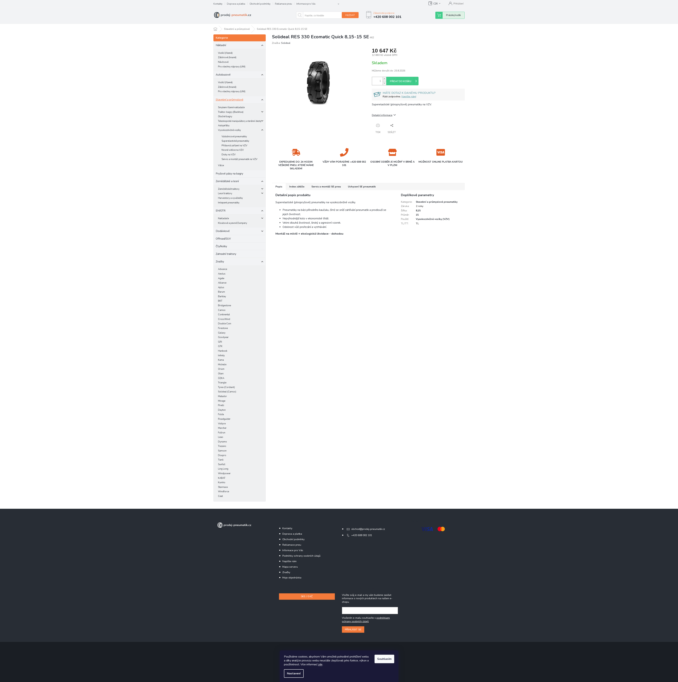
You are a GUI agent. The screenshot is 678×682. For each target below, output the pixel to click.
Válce (221, 165)
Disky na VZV (229, 154)
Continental (224, 314)
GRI (220, 341)
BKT (220, 301)
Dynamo (222, 441)
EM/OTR (220, 210)
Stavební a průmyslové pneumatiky (436, 202)
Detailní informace (382, 115)
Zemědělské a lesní (227, 181)
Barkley (222, 296)
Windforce (223, 491)
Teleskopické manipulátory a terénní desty (239, 121)
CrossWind (224, 319)
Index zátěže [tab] (296, 186)
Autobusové (223, 74)
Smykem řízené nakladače (231, 107)
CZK (435, 3)
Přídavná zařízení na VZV (234, 145)
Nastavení (294, 673)
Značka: (281, 43)
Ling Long (223, 468)
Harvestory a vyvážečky (230, 198)
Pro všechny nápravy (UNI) (231, 66)
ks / (307, 596)
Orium (221, 369)
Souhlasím (384, 659)
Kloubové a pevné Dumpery (232, 223)
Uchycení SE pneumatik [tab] (362, 186)
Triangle (222, 382)
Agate (221, 278)
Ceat (220, 496)
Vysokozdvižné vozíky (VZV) (433, 219)
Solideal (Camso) (227, 391)
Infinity (221, 355)
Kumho (221, 482)
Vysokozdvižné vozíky (229, 130)
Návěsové (223, 62)
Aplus (221, 287)
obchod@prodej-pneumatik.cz (368, 529)
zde (320, 664)
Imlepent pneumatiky (228, 202)
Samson (222, 450)
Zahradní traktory (226, 254)
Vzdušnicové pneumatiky (234, 136)
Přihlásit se (353, 629)
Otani (221, 373)
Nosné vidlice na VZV (233, 150)
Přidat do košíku (400, 81)
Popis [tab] (278, 186)
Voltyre (222, 423)
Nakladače (223, 218)
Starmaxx (223, 487)
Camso (221, 310)
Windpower (224, 473)
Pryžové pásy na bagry (229, 173)
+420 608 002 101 (361, 535)
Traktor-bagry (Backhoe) (230, 112)
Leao (220, 437)
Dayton (222, 410)
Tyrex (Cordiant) (226, 387)
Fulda (221, 414)
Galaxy (221, 332)
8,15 (418, 210)
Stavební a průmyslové (229, 99)
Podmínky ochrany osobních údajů (301, 556)
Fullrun (221, 432)
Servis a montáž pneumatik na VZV (239, 159)
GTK (220, 346)
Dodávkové (223, 231)
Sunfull (221, 464)
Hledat (350, 15)
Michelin (222, 364)
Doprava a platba (236, 3)
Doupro (222, 455)
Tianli (221, 459)
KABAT (221, 478)
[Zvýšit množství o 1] (384, 79)
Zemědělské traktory (228, 189)
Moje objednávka (291, 577)
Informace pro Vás (306, 3)
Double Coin (224, 323)
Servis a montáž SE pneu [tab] (326, 186)
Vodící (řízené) (225, 53)
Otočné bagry (225, 116)
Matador (222, 396)
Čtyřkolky (221, 246)
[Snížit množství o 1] (384, 83)
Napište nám (289, 561)
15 (417, 215)
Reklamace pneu (283, 3)
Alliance (222, 282)
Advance (222, 269)
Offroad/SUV (223, 238)
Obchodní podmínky (260, 3)
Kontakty (217, 3)
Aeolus (221, 273)
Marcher (222, 428)
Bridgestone (224, 305)
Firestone (223, 328)
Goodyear (223, 337)
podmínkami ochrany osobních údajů (366, 619)
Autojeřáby (224, 125)
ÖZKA (221, 378)
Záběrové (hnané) (227, 57)
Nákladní (221, 45)
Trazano (222, 446)
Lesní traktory (225, 193)
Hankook (222, 351)
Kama (221, 360)
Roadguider (224, 419)
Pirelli (221, 405)
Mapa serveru (290, 567)
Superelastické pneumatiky (235, 141)
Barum (221, 291)
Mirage (221, 401)
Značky (220, 261)
